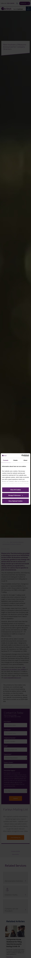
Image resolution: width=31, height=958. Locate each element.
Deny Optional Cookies (15, 501)
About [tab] (25, 460)
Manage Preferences (14, 495)
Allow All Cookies (15, 489)
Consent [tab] (5, 460)
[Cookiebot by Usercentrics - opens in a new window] (22, 455)
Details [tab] (15, 460)
